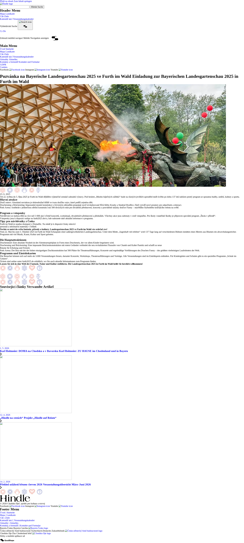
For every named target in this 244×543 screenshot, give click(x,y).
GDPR (3, 64)
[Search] (25, 25)
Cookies (3, 67)
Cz (1, 31)
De (4, 31)
